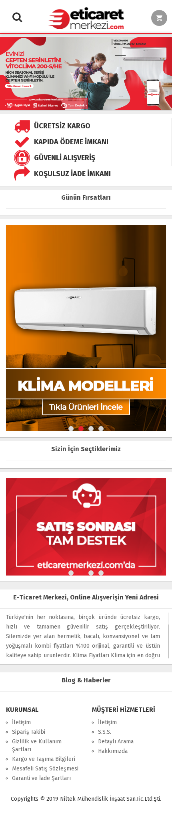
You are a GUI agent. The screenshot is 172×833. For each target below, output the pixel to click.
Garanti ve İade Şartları (41, 778)
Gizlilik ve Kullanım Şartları (37, 745)
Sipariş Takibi (28, 732)
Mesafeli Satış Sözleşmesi (45, 768)
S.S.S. (104, 732)
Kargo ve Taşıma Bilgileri (43, 759)
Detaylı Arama (116, 741)
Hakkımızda (113, 751)
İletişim (21, 722)
